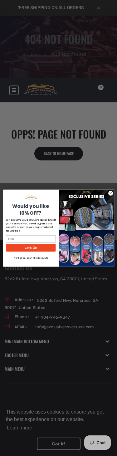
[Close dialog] (110, 193)
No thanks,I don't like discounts (31, 257)
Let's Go (31, 247)
